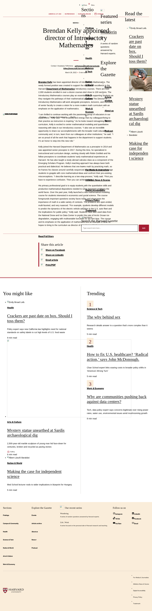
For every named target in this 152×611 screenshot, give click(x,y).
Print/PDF (51, 265)
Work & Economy (95, 388)
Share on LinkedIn (55, 255)
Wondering (64, 513)
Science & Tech (94, 309)
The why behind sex (103, 317)
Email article (52, 260)
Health (10, 307)
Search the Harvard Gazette (99, 221)
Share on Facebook (55, 250)
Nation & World (14, 463)
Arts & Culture (14, 422)
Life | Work (64, 522)
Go (143, 228)
